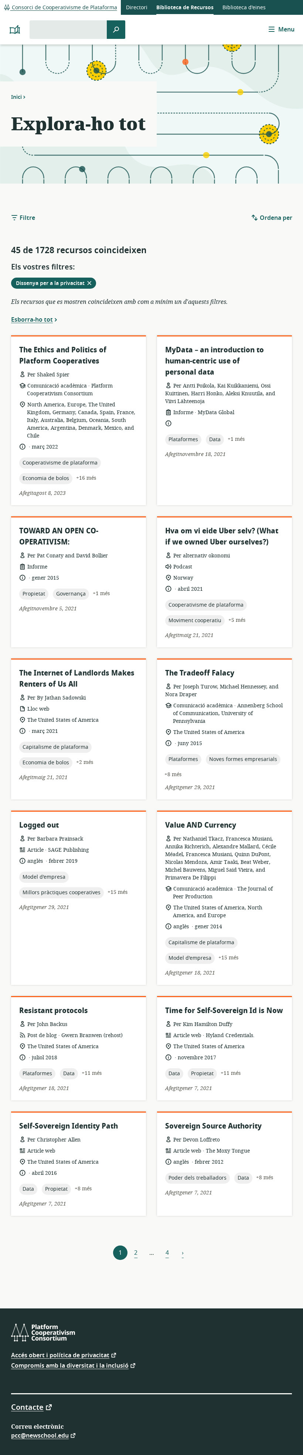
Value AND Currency (200, 825)
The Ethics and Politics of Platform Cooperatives (62, 355)
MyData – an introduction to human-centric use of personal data (214, 361)
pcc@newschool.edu (40, 1435)
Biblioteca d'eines (244, 7)
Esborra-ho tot (32, 319)
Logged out (39, 825)
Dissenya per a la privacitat (56, 284)
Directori (136, 7)
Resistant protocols (53, 1010)
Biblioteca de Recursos (185, 7)
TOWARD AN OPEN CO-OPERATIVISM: (58, 536)
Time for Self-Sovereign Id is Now (224, 1010)
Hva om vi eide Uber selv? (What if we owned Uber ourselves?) (221, 536)
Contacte (27, 1406)
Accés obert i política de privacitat (60, 1354)
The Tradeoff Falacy (199, 673)
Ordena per (275, 218)
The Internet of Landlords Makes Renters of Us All (77, 679)
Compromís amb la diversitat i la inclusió (70, 1365)
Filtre (26, 218)
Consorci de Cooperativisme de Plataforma (63, 7)
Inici (16, 97)
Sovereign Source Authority (213, 1126)
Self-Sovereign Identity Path (68, 1126)
